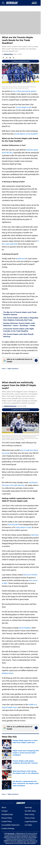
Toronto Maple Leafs (23, 107)
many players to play (23, 527)
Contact (5, 811)
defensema (21, 259)
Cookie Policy (7, 821)
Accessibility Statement (10, 825)
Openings (28, 807)
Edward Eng (8, 54)
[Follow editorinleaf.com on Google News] (36, 360)
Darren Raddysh (24, 628)
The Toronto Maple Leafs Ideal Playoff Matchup (18, 335)
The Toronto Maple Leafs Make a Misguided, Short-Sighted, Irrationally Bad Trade (20, 319)
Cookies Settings (8, 828)
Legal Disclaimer (31, 821)
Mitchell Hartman (10, 406)
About (4, 807)
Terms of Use (30, 818)
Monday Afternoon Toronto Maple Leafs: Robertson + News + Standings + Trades (19, 324)
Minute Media (11, 833)
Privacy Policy (7, 818)
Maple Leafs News (13, 368)
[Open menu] (3, 3)
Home (4, 368)
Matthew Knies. (8, 673)
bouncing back (13, 524)
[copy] (13, 57)
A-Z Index (28, 825)
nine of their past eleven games (24, 91)
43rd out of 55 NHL (30, 575)
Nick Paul (34, 535)
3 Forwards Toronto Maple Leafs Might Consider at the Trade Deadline (18, 330)
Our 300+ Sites (30, 811)
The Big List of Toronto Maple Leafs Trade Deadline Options (19, 313)
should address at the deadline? (26, 134)
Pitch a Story (29, 814)
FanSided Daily (7, 814)
